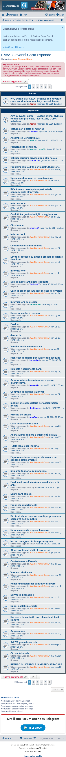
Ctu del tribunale (19, 653)
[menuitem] (12, 15)
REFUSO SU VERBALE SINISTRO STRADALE (36, 664)
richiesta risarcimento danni (26, 369)
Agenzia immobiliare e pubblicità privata (33, 434)
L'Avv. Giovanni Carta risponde (26, 55)
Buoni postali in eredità (23, 606)
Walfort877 (35, 284)
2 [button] (33, 86)
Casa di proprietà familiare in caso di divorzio (36, 290)
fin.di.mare (35, 408)
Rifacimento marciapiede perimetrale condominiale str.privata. (31, 190)
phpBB (22, 745)
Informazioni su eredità (23, 302)
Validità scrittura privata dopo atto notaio (33, 158)
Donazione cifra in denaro (25, 313)
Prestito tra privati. (21, 414)
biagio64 (34, 385)
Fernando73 (35, 304)
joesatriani (35, 360)
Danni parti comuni (21, 493)
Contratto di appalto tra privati (27, 391)
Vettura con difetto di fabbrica (27, 129)
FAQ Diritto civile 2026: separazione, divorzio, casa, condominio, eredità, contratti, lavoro (36, 100)
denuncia (15, 335)
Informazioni (17, 234)
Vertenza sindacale (21, 572)
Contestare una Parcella (23, 561)
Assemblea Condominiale (25, 137)
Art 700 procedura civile (23, 642)
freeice (33, 140)
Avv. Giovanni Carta (22, 59)
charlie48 (34, 131)
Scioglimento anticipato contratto (29, 281)
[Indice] (33, 5)
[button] (50, 87)
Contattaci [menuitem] (27, 738)
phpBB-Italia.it (41, 748)
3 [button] (37, 86)
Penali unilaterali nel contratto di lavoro (33, 583)
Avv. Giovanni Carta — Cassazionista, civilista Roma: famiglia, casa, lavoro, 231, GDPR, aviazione (36, 119)
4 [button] (41, 86)
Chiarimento (17, 225)
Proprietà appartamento (23, 505)
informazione (17, 203)
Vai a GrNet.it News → (14, 47)
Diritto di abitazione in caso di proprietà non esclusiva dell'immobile (35, 517)
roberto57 (34, 228)
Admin (33, 104)
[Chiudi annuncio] (62, 27)
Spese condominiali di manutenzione (31, 178)
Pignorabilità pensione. (23, 146)
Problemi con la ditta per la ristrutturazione (35, 167)
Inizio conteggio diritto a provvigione (31, 541)
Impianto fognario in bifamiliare (28, 471)
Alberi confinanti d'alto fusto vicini (30, 550)
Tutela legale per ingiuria (24, 446)
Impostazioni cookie (33, 756)
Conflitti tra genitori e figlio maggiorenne (33, 214)
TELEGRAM (35, 727)
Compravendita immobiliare (26, 245)
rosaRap (34, 417)
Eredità (14, 324)
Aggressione (17, 631)
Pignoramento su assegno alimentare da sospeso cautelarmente (33, 458)
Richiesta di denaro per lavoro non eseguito (35, 357)
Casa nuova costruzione (24, 423)
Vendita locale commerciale (26, 346)
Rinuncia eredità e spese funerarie (29, 530)
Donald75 (34, 160)
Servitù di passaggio (22, 594)
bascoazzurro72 (37, 149)
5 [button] (45, 86)
